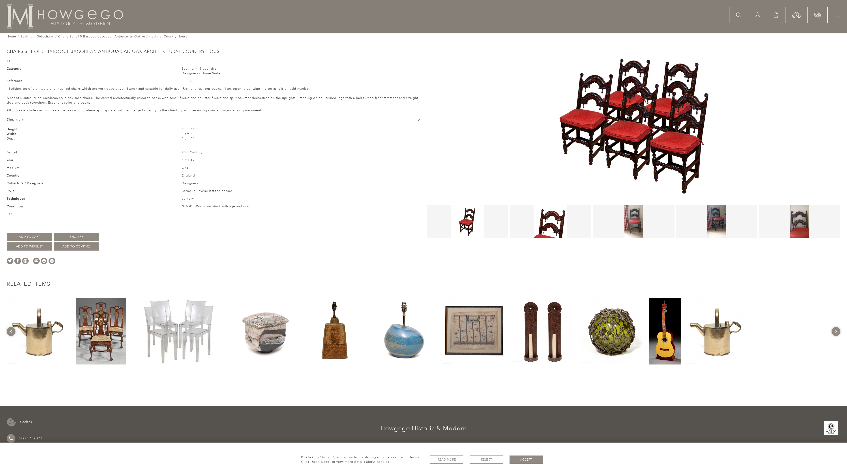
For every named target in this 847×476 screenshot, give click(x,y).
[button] (796, 15)
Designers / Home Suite (201, 73)
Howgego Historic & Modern (423, 428)
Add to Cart (29, 237)
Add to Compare (76, 246)
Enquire (76, 237)
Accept (526, 459)
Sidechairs (45, 36)
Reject (486, 459)
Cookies (25, 422)
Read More (447, 459)
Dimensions (15, 119)
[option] (40, 331)
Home (11, 36)
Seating (27, 36)
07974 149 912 (31, 438)
